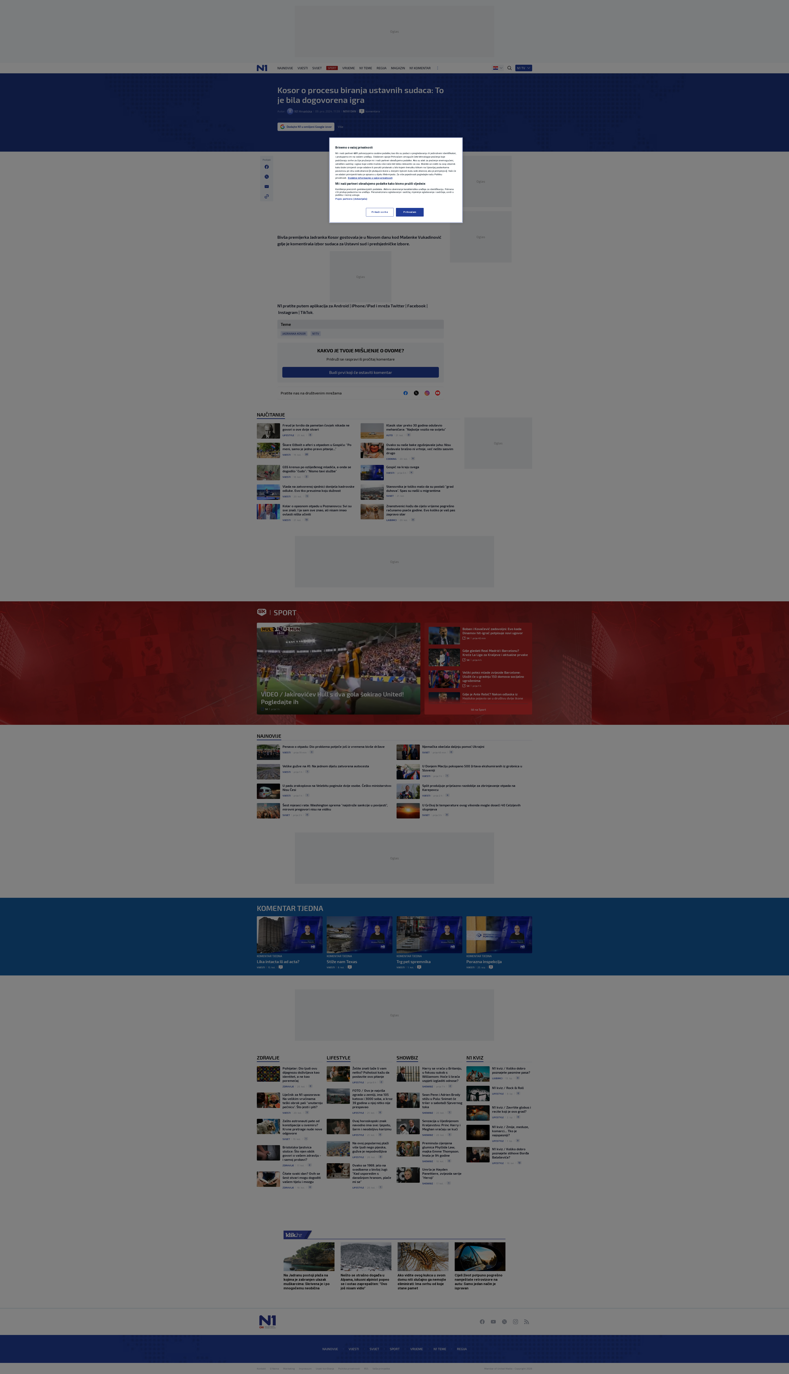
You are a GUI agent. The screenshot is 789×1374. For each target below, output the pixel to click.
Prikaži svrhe (379, 212)
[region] (396, 180)
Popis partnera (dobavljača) (351, 198)
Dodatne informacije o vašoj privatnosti (370, 177)
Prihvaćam (409, 212)
